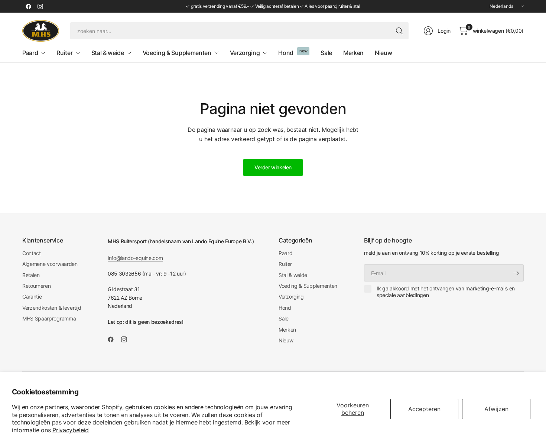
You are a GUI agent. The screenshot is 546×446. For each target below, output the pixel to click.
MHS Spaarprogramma (49, 318)
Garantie (32, 296)
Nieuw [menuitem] (383, 52)
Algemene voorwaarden (50, 264)
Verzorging (291, 296)
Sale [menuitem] (326, 52)
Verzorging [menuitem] (245, 52)
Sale (284, 318)
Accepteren (424, 409)
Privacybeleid (70, 430)
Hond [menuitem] (285, 52)
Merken (287, 329)
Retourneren (36, 286)
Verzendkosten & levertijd (51, 308)
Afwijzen (496, 409)
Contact (31, 253)
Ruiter (285, 264)
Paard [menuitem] (30, 52)
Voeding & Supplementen (308, 286)
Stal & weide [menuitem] (107, 52)
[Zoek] (399, 30)
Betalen (31, 275)
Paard (285, 253)
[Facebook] (28, 6)
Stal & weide (293, 275)
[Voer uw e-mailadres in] (516, 272)
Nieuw (286, 340)
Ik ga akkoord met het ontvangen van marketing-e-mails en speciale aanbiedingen (446, 291)
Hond (285, 308)
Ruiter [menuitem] (64, 52)
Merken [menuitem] (353, 52)
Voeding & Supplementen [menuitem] (177, 52)
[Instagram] (40, 6)
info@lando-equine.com (135, 258)
